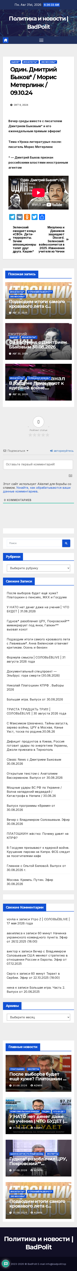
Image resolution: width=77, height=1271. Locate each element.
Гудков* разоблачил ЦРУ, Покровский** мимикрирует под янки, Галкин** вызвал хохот (38, 625)
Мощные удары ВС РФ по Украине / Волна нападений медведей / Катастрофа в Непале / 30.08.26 (34, 792)
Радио (46, 1111)
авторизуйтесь (63, 450)
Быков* (15, 62)
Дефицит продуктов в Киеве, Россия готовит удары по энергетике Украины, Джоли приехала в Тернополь (37, 745)
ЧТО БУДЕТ (59, 1111)
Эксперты (33, 1069)
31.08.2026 (20, 1085)
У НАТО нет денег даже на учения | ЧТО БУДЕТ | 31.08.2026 (36, 1121)
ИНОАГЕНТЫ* (30, 62)
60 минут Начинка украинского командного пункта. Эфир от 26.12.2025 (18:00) (37, 937)
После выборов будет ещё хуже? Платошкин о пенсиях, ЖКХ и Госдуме (37, 1078)
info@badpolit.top (56, 1263)
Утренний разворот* (40, 292)
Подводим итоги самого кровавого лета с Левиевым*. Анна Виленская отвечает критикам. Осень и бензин (38, 643)
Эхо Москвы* (48, 62)
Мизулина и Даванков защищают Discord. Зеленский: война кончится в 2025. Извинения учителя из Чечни (51, 239)
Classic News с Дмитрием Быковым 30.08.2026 (38, 345)
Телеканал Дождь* (39, 378)
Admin (38, 1085)
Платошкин (17, 1069)
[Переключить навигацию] (41, 40)
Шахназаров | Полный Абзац (26, 1154)
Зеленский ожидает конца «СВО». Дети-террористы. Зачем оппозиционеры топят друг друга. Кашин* (24, 239)
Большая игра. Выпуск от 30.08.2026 (35, 699)
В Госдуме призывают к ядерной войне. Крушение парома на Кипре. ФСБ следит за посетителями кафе (38, 852)
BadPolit (32, 1263)
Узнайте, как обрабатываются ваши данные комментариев (36, 489)
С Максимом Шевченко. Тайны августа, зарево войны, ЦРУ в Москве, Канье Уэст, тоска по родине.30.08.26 (37, 727)
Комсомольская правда (24, 1111)
